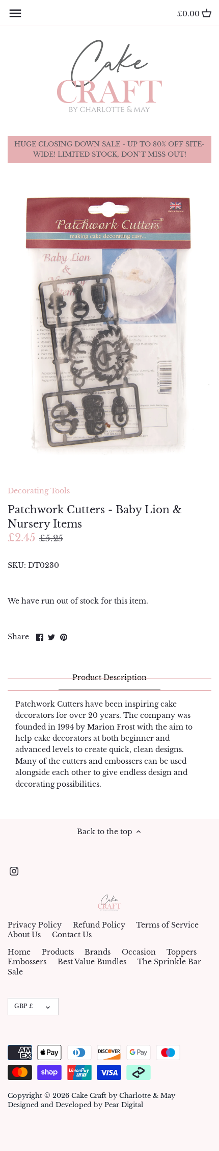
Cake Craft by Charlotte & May (123, 1095)
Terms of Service (167, 925)
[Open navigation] (15, 13)
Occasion (139, 952)
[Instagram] (14, 871)
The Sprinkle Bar (169, 961)
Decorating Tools (39, 490)
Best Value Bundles (92, 961)
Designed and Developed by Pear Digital (75, 1105)
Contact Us (72, 934)
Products (58, 952)
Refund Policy (99, 925)
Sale (15, 972)
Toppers (182, 952)
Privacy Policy (35, 925)
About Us (24, 934)
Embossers (27, 961)
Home (19, 952)
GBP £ (23, 1006)
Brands (98, 952)
